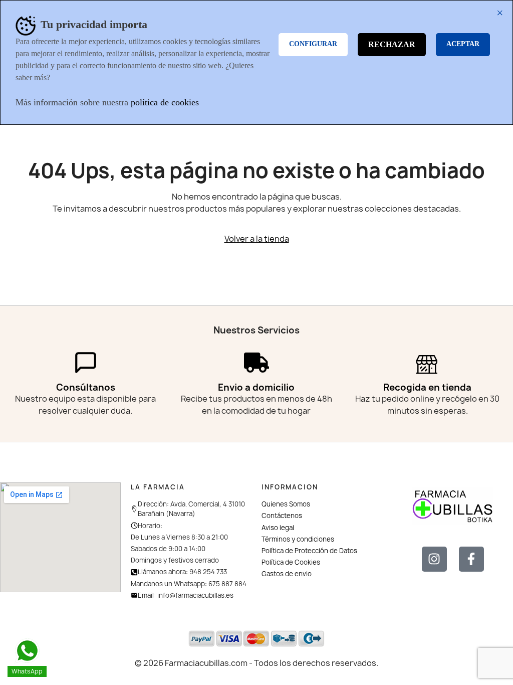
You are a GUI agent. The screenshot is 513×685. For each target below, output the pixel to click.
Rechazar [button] (391, 44)
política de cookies (165, 102)
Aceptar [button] (462, 44)
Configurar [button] (313, 44)
